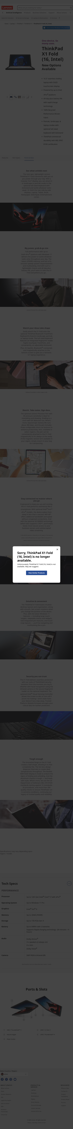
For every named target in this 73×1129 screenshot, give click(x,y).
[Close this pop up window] (57, 549)
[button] (36, 573)
